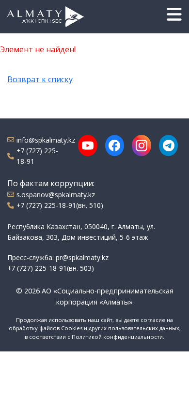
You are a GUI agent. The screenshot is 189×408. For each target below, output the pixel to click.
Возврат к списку (40, 79)
